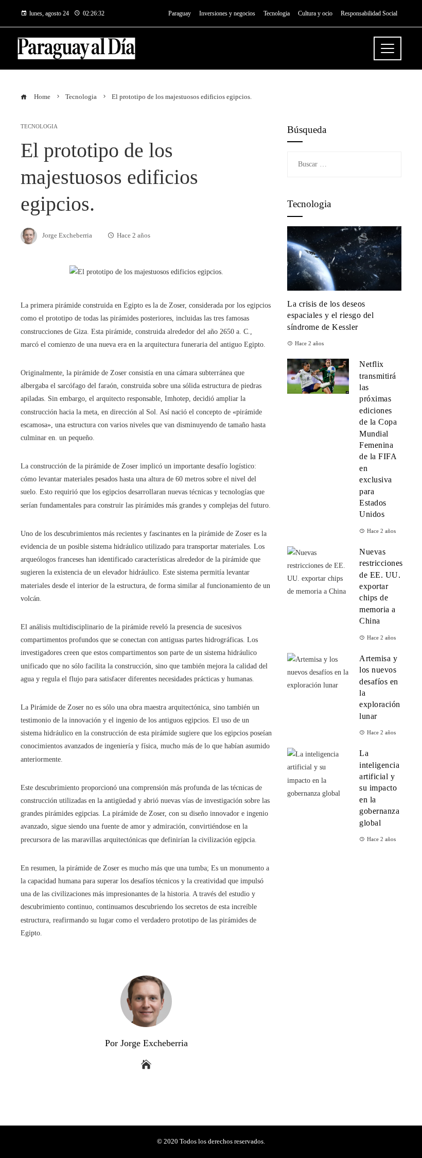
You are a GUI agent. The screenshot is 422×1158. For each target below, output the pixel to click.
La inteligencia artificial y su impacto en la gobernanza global (379, 788)
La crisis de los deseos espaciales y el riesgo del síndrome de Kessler (330, 315)
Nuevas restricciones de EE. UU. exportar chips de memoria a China (381, 586)
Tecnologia (39, 126)
